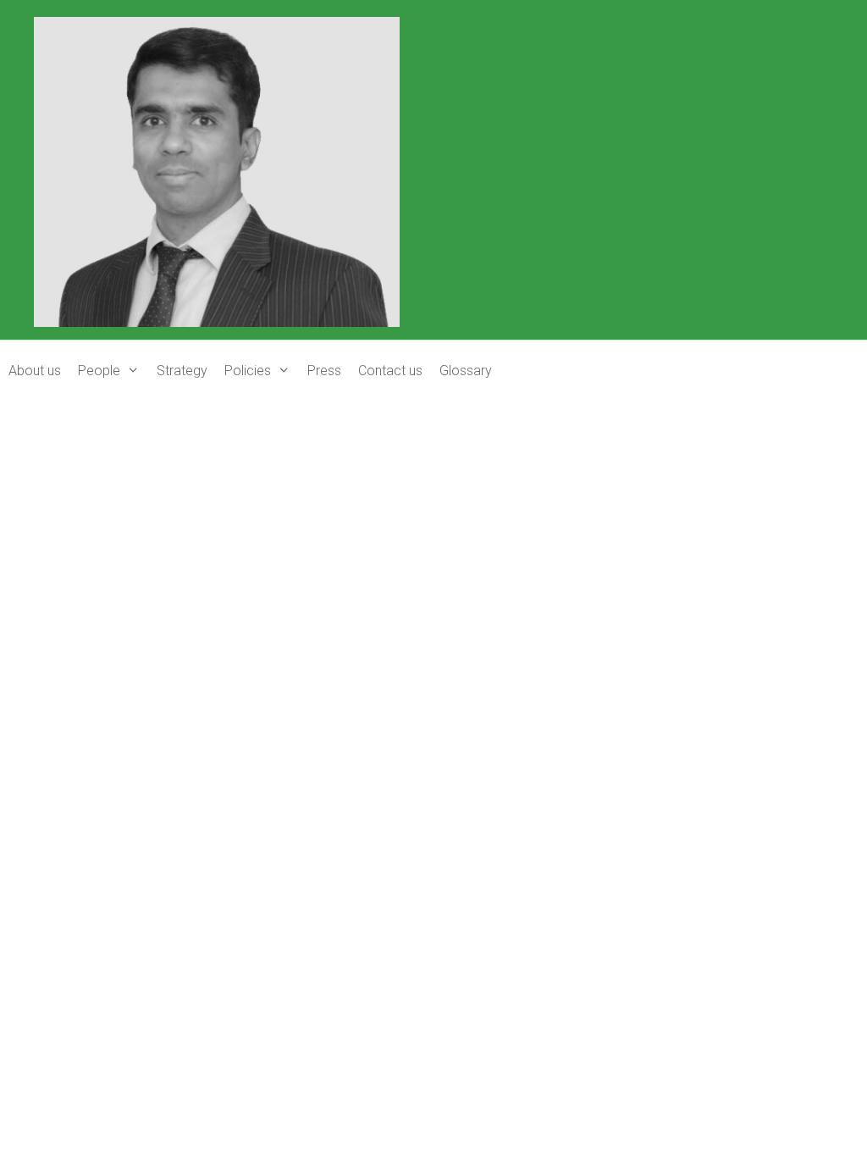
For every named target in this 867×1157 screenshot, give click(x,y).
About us (34, 371)
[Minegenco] (217, 170)
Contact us (390, 371)
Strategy (182, 371)
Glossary (465, 371)
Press (324, 371)
